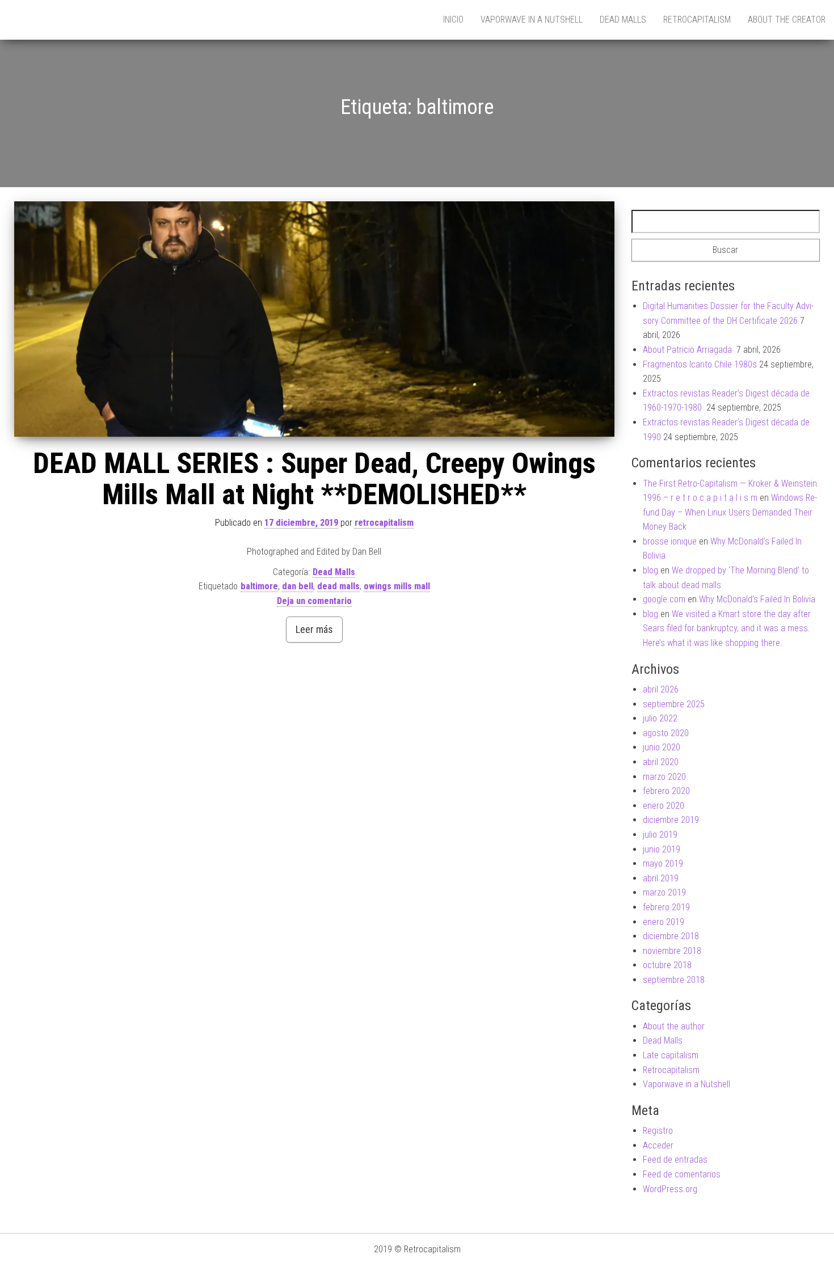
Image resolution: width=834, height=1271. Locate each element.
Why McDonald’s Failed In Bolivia (757, 599)
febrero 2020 (666, 791)
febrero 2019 (666, 907)
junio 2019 (661, 849)
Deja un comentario (314, 601)
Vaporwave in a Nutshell (532, 19)
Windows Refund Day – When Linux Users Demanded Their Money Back (730, 512)
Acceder (658, 1145)
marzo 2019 (664, 892)
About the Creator (786, 19)
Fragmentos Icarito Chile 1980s (700, 364)
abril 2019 (661, 878)
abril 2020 (661, 762)
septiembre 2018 (674, 979)
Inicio (453, 19)
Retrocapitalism (697, 19)
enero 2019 (663, 922)
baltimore (259, 586)
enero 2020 (663, 805)
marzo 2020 (664, 776)
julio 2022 (660, 718)
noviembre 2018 (672, 950)
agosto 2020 (666, 733)
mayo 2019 (663, 863)
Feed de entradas (675, 1159)
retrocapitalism (384, 522)
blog (650, 570)
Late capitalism (670, 1055)
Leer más (314, 629)
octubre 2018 (667, 965)
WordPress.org (670, 1189)
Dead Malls (623, 19)
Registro (658, 1130)
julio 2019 (660, 834)
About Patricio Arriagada (688, 349)
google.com (664, 599)
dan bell (297, 586)
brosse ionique (670, 541)
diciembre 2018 (671, 936)
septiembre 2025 (674, 704)
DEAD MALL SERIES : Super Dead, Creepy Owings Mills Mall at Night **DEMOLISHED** (314, 479)
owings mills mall (397, 586)
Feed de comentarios (682, 1174)
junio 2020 (661, 747)
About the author (674, 1026)
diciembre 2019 (671, 819)
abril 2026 (661, 689)
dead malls (338, 586)
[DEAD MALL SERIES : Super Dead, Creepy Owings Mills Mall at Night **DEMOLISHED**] (314, 319)
